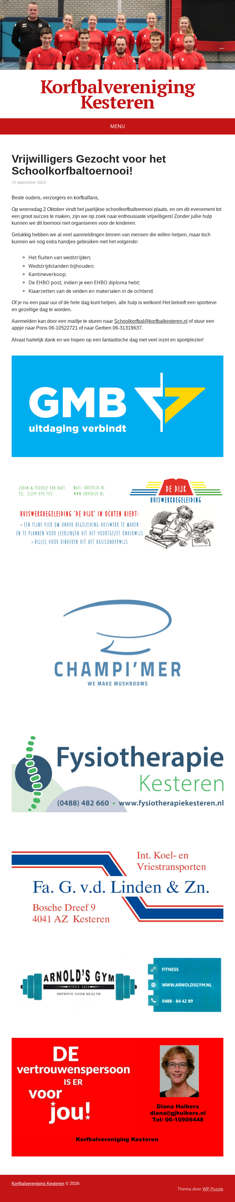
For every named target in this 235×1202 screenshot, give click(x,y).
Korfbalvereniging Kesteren (117, 94)
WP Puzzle (213, 1188)
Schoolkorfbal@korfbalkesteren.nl (151, 321)
